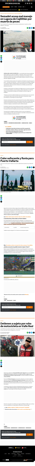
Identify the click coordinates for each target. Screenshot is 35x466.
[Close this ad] (34, 461)
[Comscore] (29, 459)
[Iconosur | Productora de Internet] (4, 459)
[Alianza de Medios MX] (25, 459)
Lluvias (14, 300)
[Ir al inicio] (12, 3)
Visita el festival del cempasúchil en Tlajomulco (14, 131)
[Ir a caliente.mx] (19, 0)
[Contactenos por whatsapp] (31, 3)
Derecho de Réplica (17, 461)
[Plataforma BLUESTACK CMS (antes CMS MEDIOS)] (7, 459)
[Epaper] (24, 0)
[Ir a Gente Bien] (14, 0)
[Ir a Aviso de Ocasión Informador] (4, 0)
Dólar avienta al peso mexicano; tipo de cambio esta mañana (18, 216)
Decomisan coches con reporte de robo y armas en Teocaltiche (19, 245)
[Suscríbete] (30, 0)
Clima (5, 300)
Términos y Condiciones (13, 144)
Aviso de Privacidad (12, 461)
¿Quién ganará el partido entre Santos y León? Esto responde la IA (18, 128)
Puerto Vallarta (9, 300)
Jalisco (1, 13)
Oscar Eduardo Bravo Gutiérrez (6, 332)
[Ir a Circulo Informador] (9, 0)
